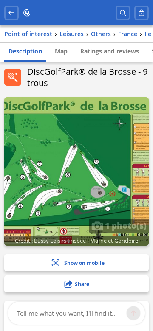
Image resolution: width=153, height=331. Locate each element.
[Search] (123, 13)
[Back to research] (11, 13)
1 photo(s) (125, 225)
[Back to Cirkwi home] (27, 13)
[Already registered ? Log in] (141, 13)
